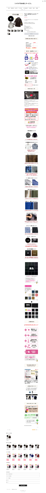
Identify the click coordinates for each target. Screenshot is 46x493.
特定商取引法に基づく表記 (14, 489)
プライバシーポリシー (9, 489)
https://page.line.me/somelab (27, 425)
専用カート (7, 482)
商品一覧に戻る (23, 485)
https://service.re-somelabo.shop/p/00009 (29, 23)
